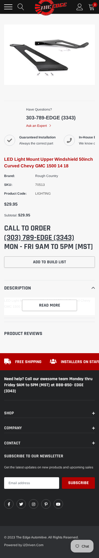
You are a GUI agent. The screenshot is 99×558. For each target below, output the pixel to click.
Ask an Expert (37, 126)
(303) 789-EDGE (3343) (39, 238)
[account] (79, 7)
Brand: (9, 176)
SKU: (8, 185)
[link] (8, 504)
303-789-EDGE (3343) (51, 117)
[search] (21, 7)
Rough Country (46, 176)
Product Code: (15, 193)
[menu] (8, 7)
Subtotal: (10, 215)
